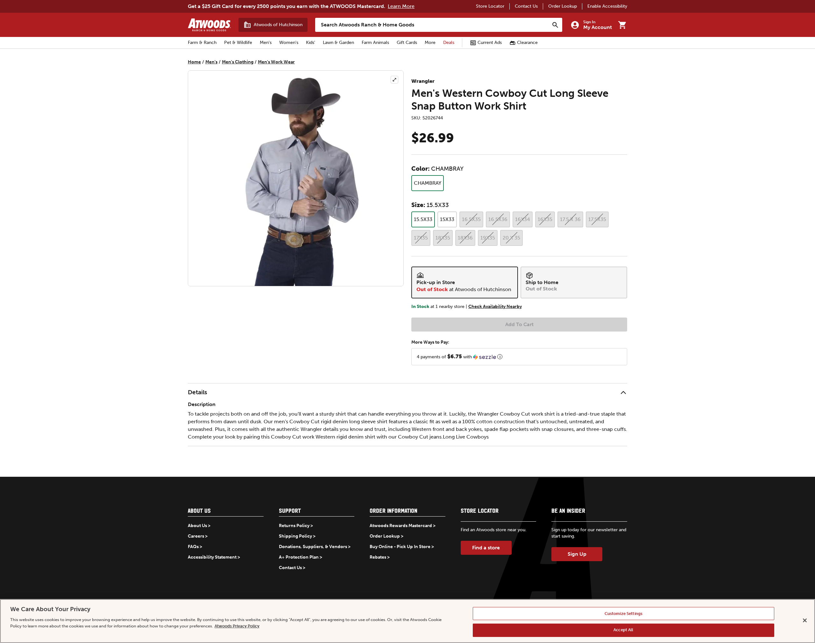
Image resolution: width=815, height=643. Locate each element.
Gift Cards (407, 42)
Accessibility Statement (212, 557)
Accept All (623, 629)
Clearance (527, 42)
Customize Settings (623, 613)
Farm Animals (375, 42)
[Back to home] (209, 25)
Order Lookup (562, 6)
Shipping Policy (295, 536)
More (430, 42)
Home (194, 62)
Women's (288, 42)
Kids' (310, 42)
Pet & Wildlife (238, 42)
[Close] (805, 620)
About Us (197, 525)
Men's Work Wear (276, 62)
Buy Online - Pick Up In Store (400, 546)
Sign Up (577, 554)
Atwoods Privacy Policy (237, 625)
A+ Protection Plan (299, 557)
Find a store (486, 548)
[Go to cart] (622, 25)
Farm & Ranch (202, 42)
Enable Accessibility (607, 6)
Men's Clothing (237, 62)
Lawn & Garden (338, 42)
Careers (196, 536)
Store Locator (490, 6)
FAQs (193, 546)
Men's (266, 42)
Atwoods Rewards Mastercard (401, 525)
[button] (519, 357)
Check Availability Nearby (495, 306)
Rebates (378, 557)
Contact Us (526, 6)
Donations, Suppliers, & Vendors (313, 546)
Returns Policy (294, 525)
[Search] (555, 24)
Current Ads (490, 42)
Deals (448, 42)
